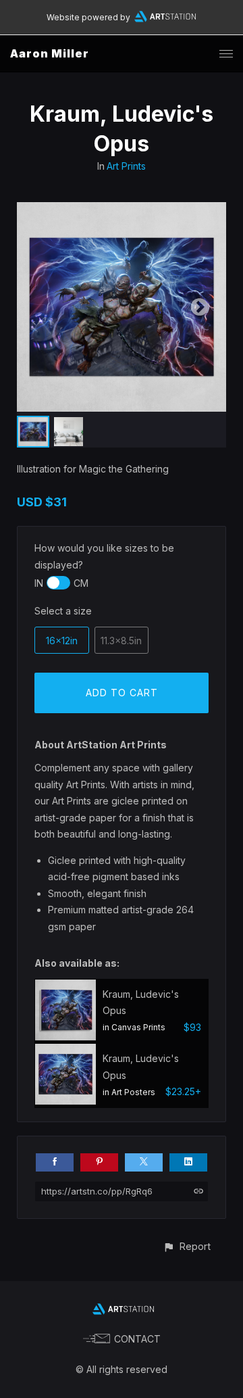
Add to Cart (122, 692)
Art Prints (126, 166)
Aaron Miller (49, 53)
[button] (186, 1246)
